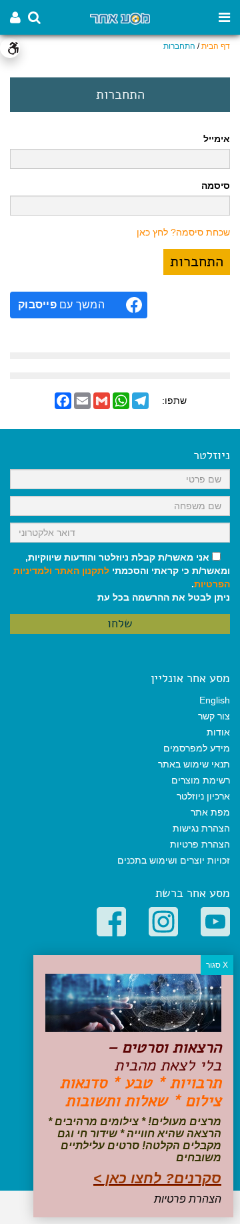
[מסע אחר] (120, 18)
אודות (218, 732)
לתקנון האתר (82, 570)
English (214, 700)
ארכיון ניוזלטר (203, 796)
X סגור (217, 965)
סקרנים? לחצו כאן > (157, 1178)
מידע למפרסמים (196, 748)
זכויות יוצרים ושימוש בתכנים (173, 860)
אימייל (216, 138)
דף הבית (215, 46)
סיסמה (215, 185)
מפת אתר (210, 812)
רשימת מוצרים (200, 780)
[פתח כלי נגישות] (10, 48)
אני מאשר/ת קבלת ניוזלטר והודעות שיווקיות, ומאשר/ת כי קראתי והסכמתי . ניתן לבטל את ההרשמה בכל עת (121, 577)
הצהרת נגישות (201, 828)
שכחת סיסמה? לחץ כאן (183, 232)
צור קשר (214, 716)
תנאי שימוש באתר (194, 764)
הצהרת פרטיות (200, 844)
